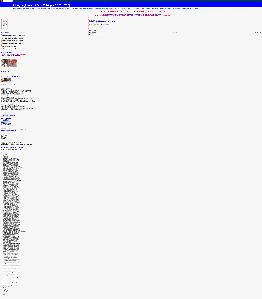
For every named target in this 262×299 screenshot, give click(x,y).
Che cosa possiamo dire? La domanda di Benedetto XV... (12, 270)
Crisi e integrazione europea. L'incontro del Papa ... (11, 226)
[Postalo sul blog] (104, 24)
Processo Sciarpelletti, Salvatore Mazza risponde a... (11, 166)
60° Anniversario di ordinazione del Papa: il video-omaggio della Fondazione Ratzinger (17, 98)
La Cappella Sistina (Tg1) (7, 161)
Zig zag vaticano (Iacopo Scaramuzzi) (9, 203)
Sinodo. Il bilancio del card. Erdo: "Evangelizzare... (11, 232)
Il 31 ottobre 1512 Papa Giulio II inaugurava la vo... (11, 212)
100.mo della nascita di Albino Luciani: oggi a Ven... (11, 223)
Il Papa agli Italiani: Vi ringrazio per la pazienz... (10, 190)
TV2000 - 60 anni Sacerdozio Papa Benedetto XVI (10, 99)
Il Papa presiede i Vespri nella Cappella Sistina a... (11, 196)
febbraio (4, 293)
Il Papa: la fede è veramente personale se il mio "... (11, 182)
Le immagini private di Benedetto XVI (8, 103)
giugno (4, 289)
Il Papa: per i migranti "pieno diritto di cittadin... (10, 254)
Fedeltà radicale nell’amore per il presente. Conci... (11, 214)
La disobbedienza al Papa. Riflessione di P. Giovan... (11, 186)
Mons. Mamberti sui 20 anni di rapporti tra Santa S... (11, 218)
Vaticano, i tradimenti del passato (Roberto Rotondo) (11, 202)
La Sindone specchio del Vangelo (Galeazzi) (10, 272)
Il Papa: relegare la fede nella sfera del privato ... (11, 175)
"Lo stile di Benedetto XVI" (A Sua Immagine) (9, 104)
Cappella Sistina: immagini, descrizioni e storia (10, 206)
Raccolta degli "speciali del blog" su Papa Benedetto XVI (13, 40)
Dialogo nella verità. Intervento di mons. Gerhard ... (11, 247)
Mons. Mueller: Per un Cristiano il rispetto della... (11, 225)
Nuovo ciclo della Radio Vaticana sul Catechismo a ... (11, 217)
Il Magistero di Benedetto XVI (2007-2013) (10, 41)
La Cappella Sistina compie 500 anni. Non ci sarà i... (11, 195)
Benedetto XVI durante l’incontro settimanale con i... (11, 170)
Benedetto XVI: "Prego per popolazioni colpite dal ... (11, 282)
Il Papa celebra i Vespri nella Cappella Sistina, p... (11, 169)
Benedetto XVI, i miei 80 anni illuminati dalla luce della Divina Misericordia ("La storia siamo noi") (19, 111)
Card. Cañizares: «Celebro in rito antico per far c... (11, 209)
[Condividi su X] (105, 24)
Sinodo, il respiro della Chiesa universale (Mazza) (11, 267)
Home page (175, 32)
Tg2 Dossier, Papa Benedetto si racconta (9, 89)
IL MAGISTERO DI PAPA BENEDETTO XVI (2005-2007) (12, 38)
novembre (4, 156)
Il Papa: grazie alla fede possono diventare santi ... (11, 187)
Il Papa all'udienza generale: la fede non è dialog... (11, 191)
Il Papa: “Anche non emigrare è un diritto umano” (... (11, 229)
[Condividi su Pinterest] (108, 24)
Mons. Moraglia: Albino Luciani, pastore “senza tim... (11, 197)
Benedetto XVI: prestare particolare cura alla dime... (11, 240)
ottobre (4, 157)
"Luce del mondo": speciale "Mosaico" (8, 107)
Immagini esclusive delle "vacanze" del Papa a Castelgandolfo (12, 109)
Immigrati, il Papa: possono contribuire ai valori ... (11, 248)
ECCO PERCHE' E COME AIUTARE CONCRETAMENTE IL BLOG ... (14, 231)
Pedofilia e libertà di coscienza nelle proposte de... (11, 283)
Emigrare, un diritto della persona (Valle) (9, 234)
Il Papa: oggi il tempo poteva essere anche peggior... (11, 177)
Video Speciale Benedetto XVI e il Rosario (9, 92)
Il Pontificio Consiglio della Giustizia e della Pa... (10, 273)
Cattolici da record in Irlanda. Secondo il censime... (11, 199)
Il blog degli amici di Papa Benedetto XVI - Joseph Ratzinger (13, 35)
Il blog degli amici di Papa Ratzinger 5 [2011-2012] (41, 5)
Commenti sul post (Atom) (99, 34)
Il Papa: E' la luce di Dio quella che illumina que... (11, 158)
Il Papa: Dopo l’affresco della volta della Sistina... (11, 165)
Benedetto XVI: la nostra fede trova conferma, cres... (11, 159)
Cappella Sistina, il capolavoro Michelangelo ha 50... (11, 236)
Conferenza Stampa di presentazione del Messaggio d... (12, 265)
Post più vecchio (257, 32)
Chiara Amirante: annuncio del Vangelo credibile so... (11, 250)
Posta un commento (92, 30)
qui (93, 23)
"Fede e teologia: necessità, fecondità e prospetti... (11, 211)
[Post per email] (101, 24)
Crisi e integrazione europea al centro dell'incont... (11, 260)
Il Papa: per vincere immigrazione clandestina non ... (11, 263)
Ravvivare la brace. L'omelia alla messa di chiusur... (11, 279)
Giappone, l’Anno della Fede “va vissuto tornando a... (11, 224)
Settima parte (3, 141)
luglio (4, 288)
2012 (3, 154)
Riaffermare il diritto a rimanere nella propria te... (10, 227)
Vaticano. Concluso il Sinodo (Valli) (8, 284)
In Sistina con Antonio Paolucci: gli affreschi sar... (11, 189)
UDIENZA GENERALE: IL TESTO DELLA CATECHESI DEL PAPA (13, 180)
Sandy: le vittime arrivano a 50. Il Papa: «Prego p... (11, 181)
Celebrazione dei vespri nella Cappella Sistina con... (11, 205)
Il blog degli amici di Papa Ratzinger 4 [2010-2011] (11, 43)
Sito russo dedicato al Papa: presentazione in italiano (11, 105)
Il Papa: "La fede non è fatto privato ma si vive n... (11, 184)
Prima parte (3, 136)
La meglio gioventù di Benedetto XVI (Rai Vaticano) (10, 94)
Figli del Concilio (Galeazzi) (7, 285)
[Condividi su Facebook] (106, 24)
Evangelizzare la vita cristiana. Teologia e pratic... (11, 249)
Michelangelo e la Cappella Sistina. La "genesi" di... (11, 168)
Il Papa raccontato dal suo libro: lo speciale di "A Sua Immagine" (13, 106)
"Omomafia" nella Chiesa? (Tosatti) (8, 276)
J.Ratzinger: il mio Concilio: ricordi (7, 143)
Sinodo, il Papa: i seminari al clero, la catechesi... (11, 280)
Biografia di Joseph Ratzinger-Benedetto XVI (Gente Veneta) (12, 142)
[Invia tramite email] (102, 24)
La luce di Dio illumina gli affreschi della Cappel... (11, 162)
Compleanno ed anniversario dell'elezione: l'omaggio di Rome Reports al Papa (16, 90)
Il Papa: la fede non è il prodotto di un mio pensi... (11, 174)
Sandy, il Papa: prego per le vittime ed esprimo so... (11, 183)
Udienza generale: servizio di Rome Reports (10, 171)
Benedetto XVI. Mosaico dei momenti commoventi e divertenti (12, 102)
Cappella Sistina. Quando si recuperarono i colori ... (11, 207)
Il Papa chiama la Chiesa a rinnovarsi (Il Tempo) (10, 277)
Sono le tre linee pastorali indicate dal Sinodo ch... (11, 219)
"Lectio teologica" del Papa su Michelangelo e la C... (11, 164)
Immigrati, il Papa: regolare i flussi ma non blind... (11, 252)
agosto (4, 287)
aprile (4, 291)
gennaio (4, 294)
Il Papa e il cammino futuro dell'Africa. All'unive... (10, 194)
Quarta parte (3, 139)
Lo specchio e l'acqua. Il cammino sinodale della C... (11, 266)
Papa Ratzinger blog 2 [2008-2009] (9, 46)
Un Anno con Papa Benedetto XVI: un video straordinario (11, 95)
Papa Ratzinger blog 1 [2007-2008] (9, 48)
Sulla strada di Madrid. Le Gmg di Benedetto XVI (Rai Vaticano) (13, 97)
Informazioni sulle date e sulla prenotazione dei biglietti (11, 149)
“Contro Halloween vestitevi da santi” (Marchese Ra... (11, 178)
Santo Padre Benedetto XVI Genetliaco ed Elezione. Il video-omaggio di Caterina (16, 91)
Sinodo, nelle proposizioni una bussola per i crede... (11, 268)
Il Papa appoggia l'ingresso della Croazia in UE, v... (11, 241)
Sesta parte (3, 140)
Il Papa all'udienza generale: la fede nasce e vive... (11, 179)
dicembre (4, 155)
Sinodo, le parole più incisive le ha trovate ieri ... (10, 258)
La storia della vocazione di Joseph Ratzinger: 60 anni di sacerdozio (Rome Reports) (17, 100)
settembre (4, 286)
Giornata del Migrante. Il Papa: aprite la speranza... (11, 262)
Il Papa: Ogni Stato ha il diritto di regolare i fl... (10, 256)
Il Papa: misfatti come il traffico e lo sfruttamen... (10, 233)
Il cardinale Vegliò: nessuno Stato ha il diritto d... (10, 253)
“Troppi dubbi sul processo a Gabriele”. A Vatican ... (11, 244)
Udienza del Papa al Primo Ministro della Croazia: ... (11, 261)
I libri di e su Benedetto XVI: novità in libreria (10, 271)
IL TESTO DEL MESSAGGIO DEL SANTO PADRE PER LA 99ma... (14, 264)
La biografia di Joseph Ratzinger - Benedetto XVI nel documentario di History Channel (17, 108)
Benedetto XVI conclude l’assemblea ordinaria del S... (11, 243)
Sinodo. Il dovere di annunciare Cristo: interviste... (11, 213)
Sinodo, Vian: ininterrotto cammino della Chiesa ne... (11, 222)
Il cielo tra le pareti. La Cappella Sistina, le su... (10, 192)
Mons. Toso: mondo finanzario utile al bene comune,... (11, 274)
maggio (4, 290)
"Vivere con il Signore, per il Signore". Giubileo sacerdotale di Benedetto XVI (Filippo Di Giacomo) (19, 96)
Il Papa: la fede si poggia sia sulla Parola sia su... (11, 172)
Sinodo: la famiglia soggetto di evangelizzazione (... (11, 257)
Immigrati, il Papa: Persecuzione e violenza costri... (11, 255)
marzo (4, 292)
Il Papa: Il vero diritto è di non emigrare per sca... (11, 198)
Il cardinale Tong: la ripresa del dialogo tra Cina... (11, 251)
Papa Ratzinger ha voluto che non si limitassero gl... (11, 210)
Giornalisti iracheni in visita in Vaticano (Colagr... (10, 238)
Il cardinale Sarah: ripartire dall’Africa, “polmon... (10, 216)
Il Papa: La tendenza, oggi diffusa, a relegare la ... (11, 185)
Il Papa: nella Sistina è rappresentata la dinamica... (11, 160)
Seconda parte (3, 137)
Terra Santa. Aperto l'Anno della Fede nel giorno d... (11, 193)
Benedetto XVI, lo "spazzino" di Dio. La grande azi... (11, 275)
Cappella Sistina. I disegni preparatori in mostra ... (11, 204)
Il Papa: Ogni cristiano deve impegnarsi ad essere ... (11, 173)
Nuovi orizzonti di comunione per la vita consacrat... (11, 176)
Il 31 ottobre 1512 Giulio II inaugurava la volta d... (11, 208)
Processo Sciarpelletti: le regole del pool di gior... (11, 188)
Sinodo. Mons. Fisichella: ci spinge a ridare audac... (11, 259)
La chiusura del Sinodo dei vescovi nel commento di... (11, 220)
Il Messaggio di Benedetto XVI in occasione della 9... (11, 228)
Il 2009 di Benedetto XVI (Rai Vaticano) (8, 110)
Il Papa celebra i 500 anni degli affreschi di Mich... (11, 163)
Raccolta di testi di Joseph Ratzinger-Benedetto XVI (12, 37)
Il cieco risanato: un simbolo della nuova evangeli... (11, 281)
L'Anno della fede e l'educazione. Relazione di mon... (11, 200)
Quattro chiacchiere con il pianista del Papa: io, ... (11, 239)
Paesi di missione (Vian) (7, 242)
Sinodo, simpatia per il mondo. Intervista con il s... (11, 237)
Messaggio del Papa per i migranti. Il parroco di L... (11, 215)
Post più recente (92, 32)
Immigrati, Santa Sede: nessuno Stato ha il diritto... (11, 245)
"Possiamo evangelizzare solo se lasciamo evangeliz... (12, 201)
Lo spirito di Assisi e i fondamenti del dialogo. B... (11, 246)
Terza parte (3, 138)
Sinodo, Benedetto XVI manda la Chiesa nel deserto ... (12, 278)
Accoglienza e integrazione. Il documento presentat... (11, 230)
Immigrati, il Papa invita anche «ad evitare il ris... (10, 221)
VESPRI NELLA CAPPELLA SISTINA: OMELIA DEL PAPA (12, 167)
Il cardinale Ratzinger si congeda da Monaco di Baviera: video (12, 93)
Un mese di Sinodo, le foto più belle (8, 235)
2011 (3, 295)
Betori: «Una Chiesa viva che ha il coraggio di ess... (11, 269)
